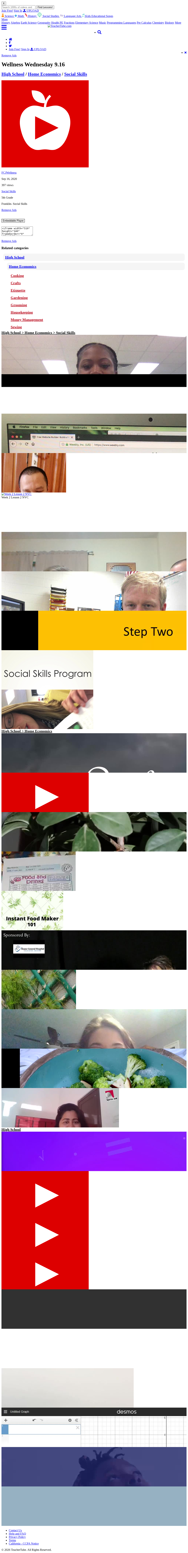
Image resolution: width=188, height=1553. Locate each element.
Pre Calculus (144, 22)
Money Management (27, 320)
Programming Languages (121, 22)
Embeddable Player (13, 220)
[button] (24, 27)
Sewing (16, 327)
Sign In (18, 10)
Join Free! (7, 10)
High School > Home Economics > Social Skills (38, 333)
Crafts (16, 283)
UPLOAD (32, 10)
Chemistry (158, 22)
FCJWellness (9, 172)
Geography (43, 22)
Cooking (17, 276)
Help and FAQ (17, 1533)
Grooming (19, 305)
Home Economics (44, 74)
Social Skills (75, 74)
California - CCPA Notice (24, 1543)
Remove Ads (9, 55)
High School (12, 74)
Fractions (69, 22)
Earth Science (29, 22)
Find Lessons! (45, 7)
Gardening (19, 298)
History (5, 22)
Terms (12, 1540)
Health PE (57, 22)
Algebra (15, 22)
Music (102, 22)
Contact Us (15, 1530)
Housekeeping (22, 312)
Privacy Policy (17, 1537)
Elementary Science (86, 22)
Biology (169, 22)
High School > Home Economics (26, 731)
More (178, 22)
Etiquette (18, 290)
